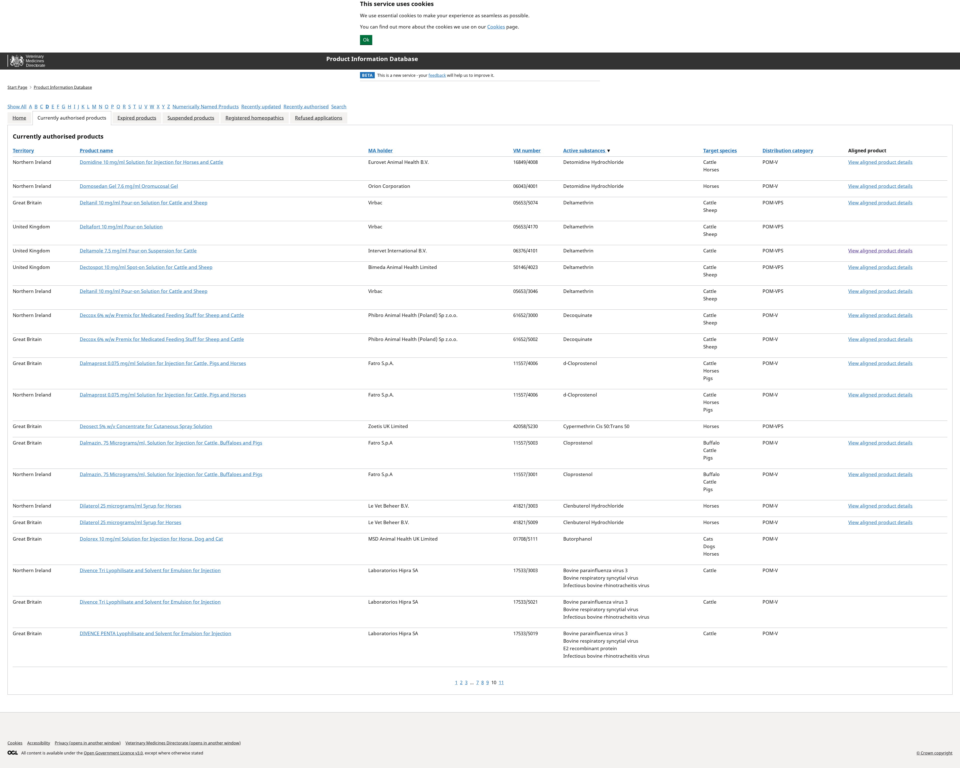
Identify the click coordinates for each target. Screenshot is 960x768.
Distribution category (787, 150)
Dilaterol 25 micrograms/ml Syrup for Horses (130, 506)
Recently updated (261, 106)
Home (19, 118)
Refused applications (318, 118)
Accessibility (38, 743)
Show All (17, 106)
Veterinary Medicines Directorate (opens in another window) (183, 743)
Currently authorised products (72, 118)
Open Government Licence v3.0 (113, 753)
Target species (720, 150)
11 (501, 682)
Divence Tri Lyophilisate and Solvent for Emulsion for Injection (150, 570)
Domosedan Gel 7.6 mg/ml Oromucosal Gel (129, 186)
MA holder (380, 150)
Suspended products (191, 118)
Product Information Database (372, 59)
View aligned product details (880, 162)
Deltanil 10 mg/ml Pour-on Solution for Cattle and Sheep (144, 202)
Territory (23, 150)
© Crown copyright (934, 752)
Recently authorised (306, 106)
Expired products (137, 118)
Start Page (17, 87)
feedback (437, 75)
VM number (527, 150)
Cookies (496, 27)
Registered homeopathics (255, 118)
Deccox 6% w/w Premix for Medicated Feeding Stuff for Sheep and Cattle (162, 315)
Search (338, 106)
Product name (96, 150)
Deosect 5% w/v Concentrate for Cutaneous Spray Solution (146, 426)
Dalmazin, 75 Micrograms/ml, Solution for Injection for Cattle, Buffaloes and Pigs (171, 443)
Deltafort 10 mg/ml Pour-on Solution (121, 226)
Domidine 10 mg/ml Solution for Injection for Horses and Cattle (151, 162)
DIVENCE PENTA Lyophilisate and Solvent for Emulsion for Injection (155, 633)
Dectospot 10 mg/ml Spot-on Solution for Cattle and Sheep (146, 267)
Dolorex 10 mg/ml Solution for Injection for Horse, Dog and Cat (151, 539)
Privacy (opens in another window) (88, 743)
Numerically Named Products (205, 106)
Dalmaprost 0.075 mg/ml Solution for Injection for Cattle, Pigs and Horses (163, 363)
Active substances (584, 150)
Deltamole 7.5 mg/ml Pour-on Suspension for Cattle (138, 250)
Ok (366, 40)
